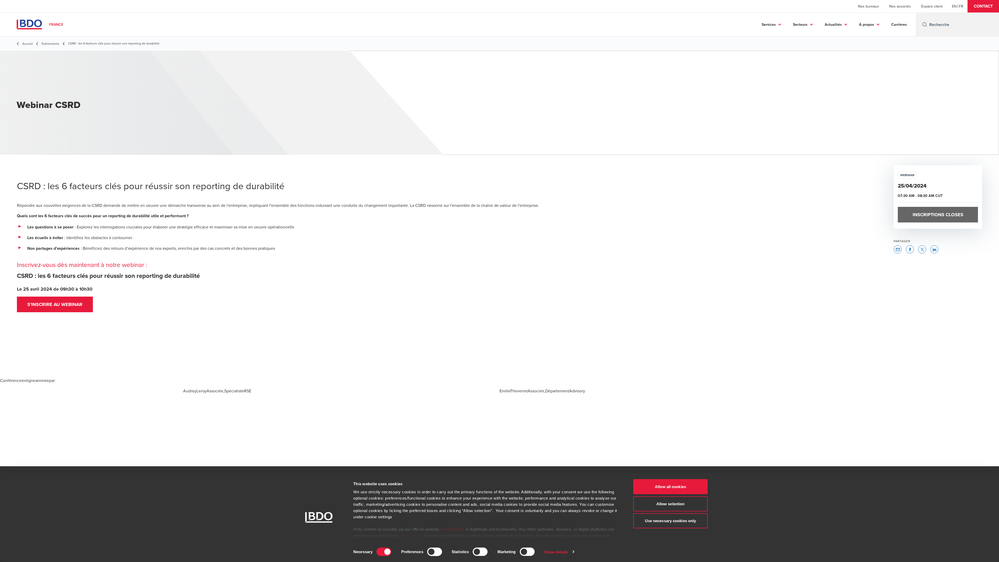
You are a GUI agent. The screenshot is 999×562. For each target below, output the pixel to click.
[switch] (434, 551)
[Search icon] (924, 24)
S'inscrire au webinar (54, 304)
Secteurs (800, 24)
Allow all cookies (670, 486)
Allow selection (670, 503)
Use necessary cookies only (670, 521)
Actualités (833, 24)
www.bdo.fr (452, 529)
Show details (556, 552)
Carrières (899, 24)
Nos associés (900, 6)
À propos (866, 24)
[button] (983, 6)
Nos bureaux (868, 6)
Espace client (932, 6)
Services (769, 24)
